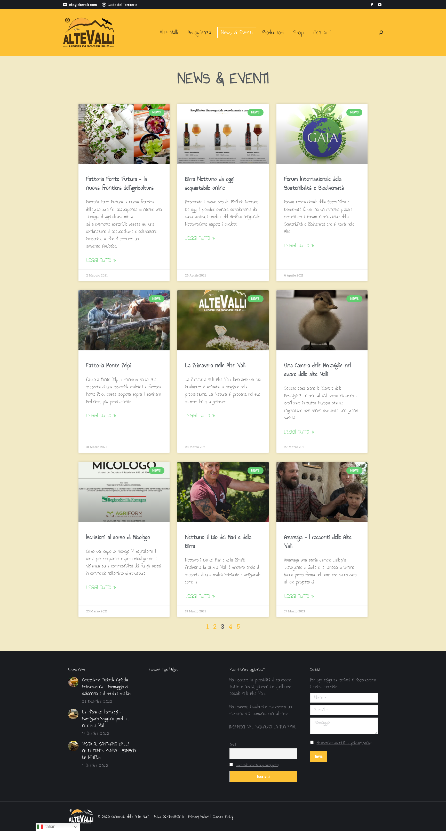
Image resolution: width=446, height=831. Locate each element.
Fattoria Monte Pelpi (108, 365)
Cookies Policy (223, 816)
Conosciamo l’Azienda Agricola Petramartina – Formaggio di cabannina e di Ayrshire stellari (106, 687)
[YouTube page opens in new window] (379, 4)
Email (232, 744)
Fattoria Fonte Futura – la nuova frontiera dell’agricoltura (120, 183)
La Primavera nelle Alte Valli (215, 365)
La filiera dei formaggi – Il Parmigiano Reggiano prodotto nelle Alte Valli (105, 719)
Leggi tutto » (101, 260)
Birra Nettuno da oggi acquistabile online (209, 183)
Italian (49, 826)
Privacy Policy (198, 816)
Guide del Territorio (122, 5)
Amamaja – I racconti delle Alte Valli (318, 541)
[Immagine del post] (73, 682)
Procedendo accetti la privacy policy (257, 765)
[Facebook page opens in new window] (372, 4)
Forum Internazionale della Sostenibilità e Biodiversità (314, 183)
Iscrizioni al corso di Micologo (118, 537)
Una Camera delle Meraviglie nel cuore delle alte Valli (317, 369)
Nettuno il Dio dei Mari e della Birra (218, 541)
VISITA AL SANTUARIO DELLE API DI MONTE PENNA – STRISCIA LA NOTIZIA (109, 751)
